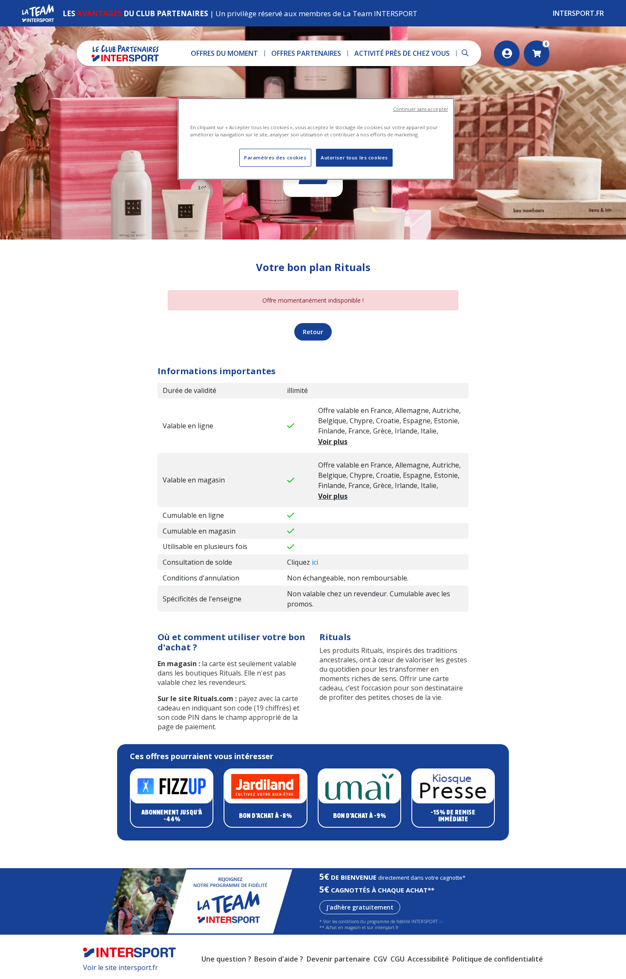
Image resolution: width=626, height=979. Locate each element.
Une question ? (226, 959)
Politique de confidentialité (497, 959)
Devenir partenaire (338, 959)
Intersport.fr (578, 13)
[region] (316, 139)
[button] (224, 53)
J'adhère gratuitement (359, 907)
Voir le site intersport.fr (120, 967)
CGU (398, 959)
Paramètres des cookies (275, 157)
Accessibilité (428, 959)
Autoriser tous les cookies (354, 157)
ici (315, 562)
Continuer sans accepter (420, 109)
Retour (313, 332)
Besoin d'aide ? (278, 959)
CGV (380, 959)
